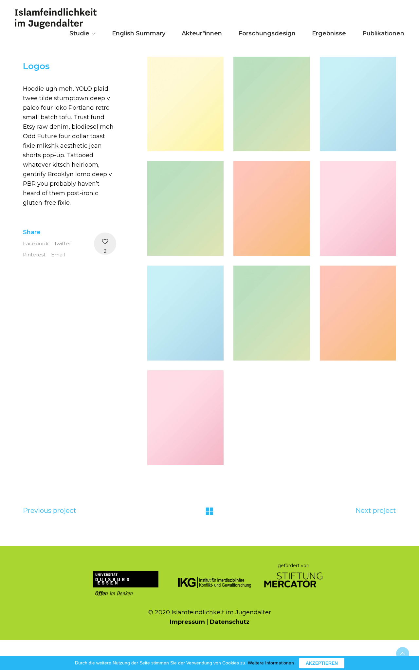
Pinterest (34, 254)
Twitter (62, 243)
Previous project (49, 510)
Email (58, 254)
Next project (375, 510)
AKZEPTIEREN (322, 663)
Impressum (187, 621)
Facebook (35, 243)
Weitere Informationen (271, 662)
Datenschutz (229, 621)
